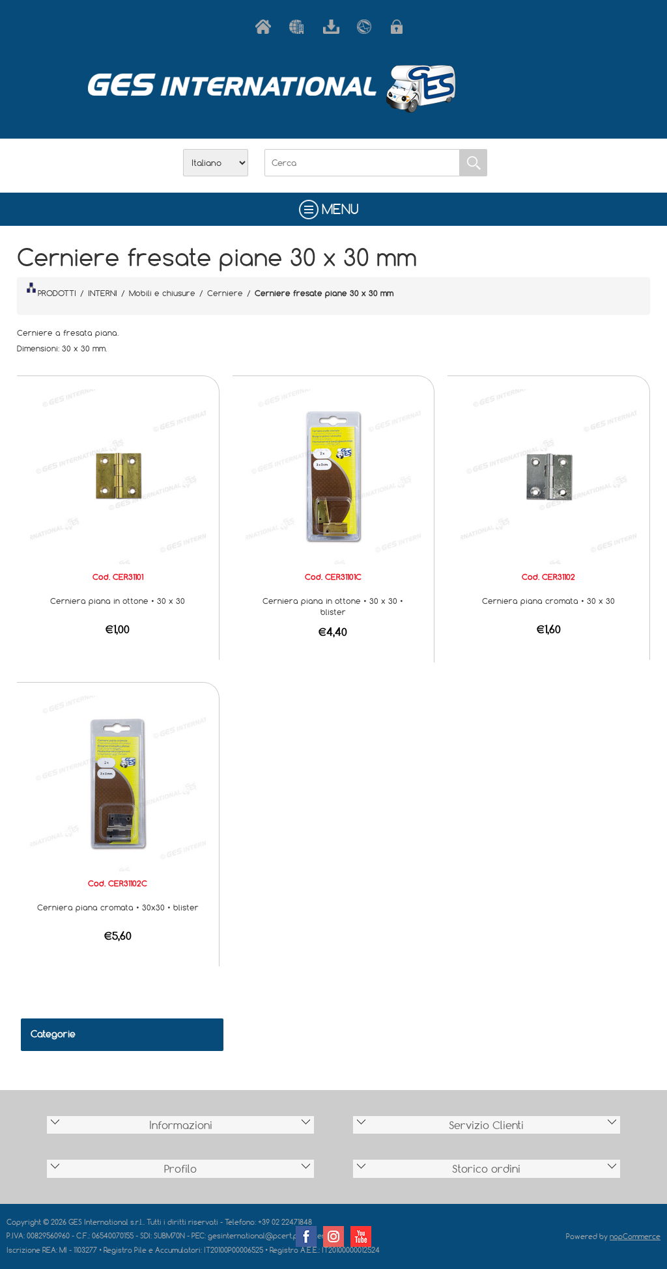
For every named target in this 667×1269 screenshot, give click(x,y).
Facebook (306, 1236)
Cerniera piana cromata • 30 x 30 (548, 600)
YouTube (360, 1236)
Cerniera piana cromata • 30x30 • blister (118, 907)
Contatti (367, 26)
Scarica (333, 26)
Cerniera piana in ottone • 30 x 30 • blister (333, 606)
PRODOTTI (57, 293)
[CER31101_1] (118, 476)
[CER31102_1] (548, 476)
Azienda (299, 26)
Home (265, 26)
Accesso (401, 26)
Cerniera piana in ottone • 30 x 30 (117, 600)
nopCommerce (635, 1236)
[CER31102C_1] (118, 782)
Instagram (333, 1236)
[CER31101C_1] (333, 476)
